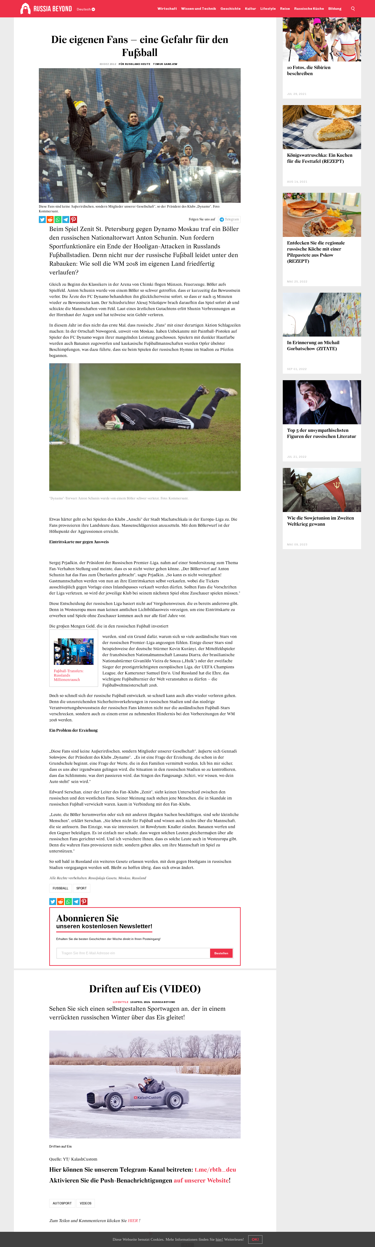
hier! (219, 1239)
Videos (85, 1203)
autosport (62, 1203)
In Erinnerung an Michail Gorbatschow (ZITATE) (313, 346)
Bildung (335, 9)
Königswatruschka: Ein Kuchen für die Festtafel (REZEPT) (319, 158)
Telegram (232, 219)
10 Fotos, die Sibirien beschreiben (309, 70)
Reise (285, 9)
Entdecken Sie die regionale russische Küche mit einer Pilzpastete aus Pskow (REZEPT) (316, 252)
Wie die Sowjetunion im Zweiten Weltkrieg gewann (320, 521)
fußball (60, 888)
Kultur (250, 9)
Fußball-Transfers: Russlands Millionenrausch (69, 675)
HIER (133, 1221)
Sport (81, 888)
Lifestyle (268, 9)
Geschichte (230, 9)
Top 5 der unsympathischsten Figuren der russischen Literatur (321, 433)
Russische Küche (309, 9)
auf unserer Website (201, 1181)
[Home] (25, 9)
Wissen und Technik (198, 9)
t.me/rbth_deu (215, 1170)
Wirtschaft (167, 9)
